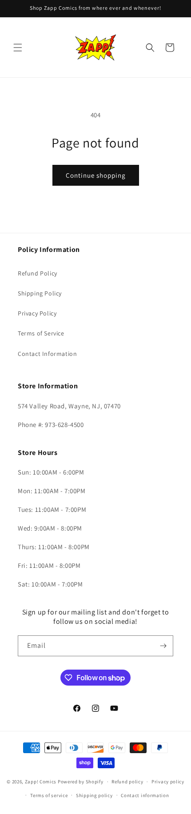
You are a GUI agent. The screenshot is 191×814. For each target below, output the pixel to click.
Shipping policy (94, 795)
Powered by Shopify (80, 781)
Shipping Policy (40, 293)
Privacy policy (167, 781)
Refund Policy (37, 273)
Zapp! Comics (41, 781)
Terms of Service (41, 333)
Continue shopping (96, 175)
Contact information (145, 795)
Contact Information (47, 354)
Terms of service (49, 795)
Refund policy (127, 781)
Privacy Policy (37, 313)
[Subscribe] (163, 645)
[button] (18, 47)
